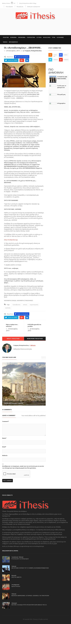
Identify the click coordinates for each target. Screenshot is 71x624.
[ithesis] (35, 14)
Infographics (13, 42)
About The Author (13, 338)
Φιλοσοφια (46, 37)
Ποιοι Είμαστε (9, 6)
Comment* (5, 421)
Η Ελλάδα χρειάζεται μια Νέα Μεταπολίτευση (34, 326)
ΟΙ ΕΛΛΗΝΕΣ (60, 37)
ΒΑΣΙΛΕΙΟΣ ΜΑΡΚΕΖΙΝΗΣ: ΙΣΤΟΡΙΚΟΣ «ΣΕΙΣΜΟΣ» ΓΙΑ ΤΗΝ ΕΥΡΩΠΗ (30, 595)
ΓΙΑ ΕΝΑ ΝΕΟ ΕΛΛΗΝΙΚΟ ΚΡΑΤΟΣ (13, 403)
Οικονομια (21, 37)
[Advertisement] (35, 29)
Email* (4, 447)
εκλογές (25, 304)
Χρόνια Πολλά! (15, 586)
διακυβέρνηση (16, 304)
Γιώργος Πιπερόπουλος (33, 51)
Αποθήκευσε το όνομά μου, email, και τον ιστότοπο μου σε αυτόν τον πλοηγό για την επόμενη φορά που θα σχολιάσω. (23, 467)
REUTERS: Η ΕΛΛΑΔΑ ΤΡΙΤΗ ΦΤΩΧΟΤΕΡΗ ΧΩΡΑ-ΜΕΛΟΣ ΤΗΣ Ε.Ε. (29, 605)
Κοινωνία (13, 575)
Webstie (4, 455)
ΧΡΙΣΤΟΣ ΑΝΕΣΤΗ (16, 577)
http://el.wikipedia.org (10, 240)
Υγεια (53, 37)
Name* (4, 438)
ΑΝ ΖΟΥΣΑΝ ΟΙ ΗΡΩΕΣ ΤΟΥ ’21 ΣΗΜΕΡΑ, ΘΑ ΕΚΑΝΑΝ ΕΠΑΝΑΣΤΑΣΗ (30, 568)
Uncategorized (15, 584)
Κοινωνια (13, 37)
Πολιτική (21, 557)
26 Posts (33, 345)
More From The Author (35, 338)
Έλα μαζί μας (20, 6)
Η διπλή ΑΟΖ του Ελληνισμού (20, 559)
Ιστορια (39, 37)
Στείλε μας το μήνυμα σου (33, 6)
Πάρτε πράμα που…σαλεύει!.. (12, 325)
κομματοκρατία (34, 304)
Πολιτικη (6, 37)
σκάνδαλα (7, 308)
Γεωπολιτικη (31, 37)
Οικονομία (14, 603)
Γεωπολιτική (14, 557)
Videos (5, 42)
